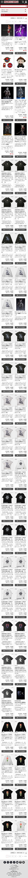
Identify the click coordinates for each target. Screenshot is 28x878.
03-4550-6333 (14, 871)
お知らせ (5, 9)
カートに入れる (8, 53)
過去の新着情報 (5, 11)
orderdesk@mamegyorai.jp (14, 875)
